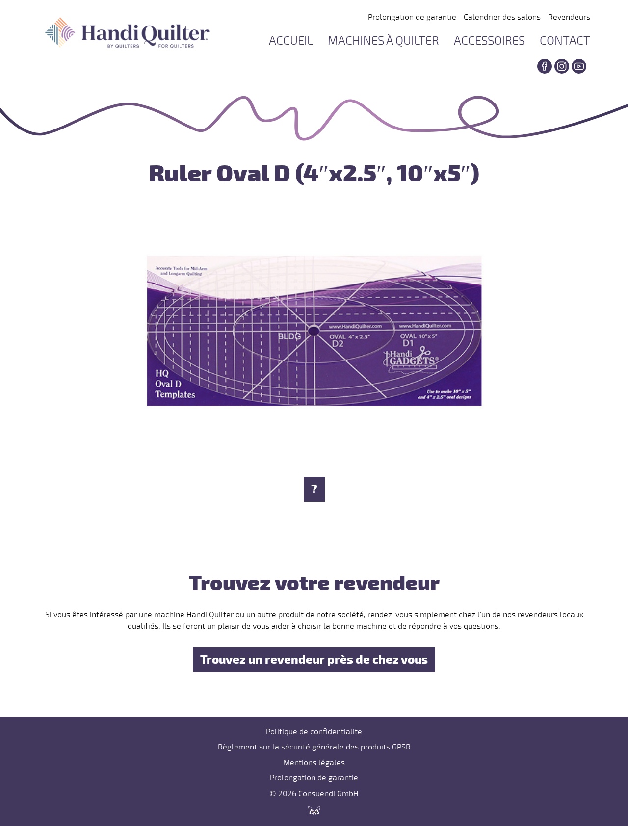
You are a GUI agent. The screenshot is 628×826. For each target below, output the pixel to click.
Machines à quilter (383, 41)
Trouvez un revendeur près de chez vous (314, 660)
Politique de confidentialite (314, 732)
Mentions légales (314, 763)
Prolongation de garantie (412, 17)
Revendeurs (569, 17)
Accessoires (489, 41)
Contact (565, 41)
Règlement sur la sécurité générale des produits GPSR (314, 747)
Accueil (291, 41)
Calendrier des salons (502, 17)
